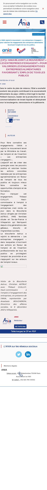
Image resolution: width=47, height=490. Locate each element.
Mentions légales (10, 366)
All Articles (20, 326)
